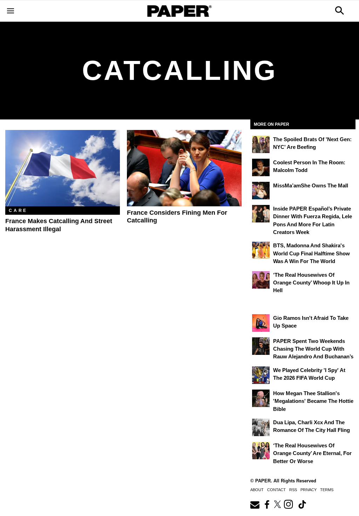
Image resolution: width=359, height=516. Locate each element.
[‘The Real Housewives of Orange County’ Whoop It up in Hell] (261, 280)
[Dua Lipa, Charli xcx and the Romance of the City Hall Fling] (261, 427)
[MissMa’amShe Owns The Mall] (261, 190)
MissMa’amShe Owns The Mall (310, 185)
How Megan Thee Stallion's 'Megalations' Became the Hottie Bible (313, 401)
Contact (276, 490)
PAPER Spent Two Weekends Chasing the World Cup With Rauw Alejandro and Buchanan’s (313, 349)
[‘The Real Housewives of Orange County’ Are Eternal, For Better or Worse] (261, 450)
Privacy (308, 490)
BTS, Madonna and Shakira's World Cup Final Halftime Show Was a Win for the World (311, 253)
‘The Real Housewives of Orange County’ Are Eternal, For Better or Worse (312, 453)
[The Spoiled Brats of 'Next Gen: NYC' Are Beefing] (261, 144)
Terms (326, 490)
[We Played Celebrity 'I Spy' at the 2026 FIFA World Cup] (261, 375)
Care (18, 210)
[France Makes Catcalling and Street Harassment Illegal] (62, 168)
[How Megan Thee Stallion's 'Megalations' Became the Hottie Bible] (261, 398)
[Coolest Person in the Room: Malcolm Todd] (261, 167)
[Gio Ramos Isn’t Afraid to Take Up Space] (261, 323)
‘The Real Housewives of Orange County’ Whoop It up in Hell (311, 283)
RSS (293, 490)
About (257, 490)
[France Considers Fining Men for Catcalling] (184, 168)
